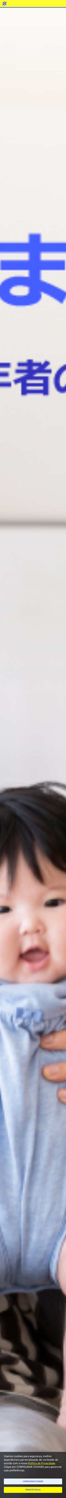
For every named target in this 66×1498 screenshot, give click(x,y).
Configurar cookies (33, 1481)
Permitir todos (33, 1490)
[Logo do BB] (4, 3)
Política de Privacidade (41, 1463)
